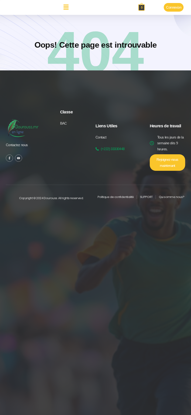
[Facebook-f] (9, 158)
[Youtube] (18, 158)
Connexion (173, 7)
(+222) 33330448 (113, 149)
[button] (66, 7)
